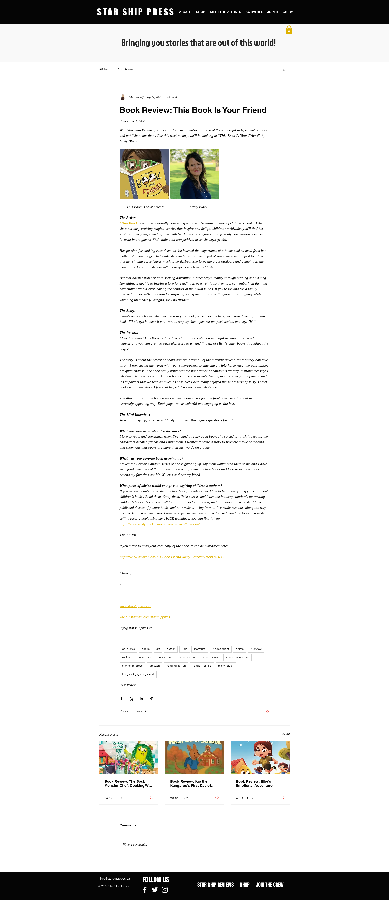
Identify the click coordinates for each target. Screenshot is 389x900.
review (126, 657)
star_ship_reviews (237, 657)
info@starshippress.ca (115, 878)
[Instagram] (165, 890)
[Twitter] (155, 890)
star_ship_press (132, 666)
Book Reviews (126, 69)
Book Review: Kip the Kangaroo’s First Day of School (190, 783)
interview (256, 649)
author (171, 649)
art (158, 649)
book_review (186, 657)
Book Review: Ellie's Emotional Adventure (254, 783)
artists (240, 649)
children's (128, 649)
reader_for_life (202, 666)
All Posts (104, 69)
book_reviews (210, 657)
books (146, 649)
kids (184, 649)
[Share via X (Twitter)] (131, 699)
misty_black (225, 666)
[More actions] (267, 97)
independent (220, 649)
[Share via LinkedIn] (141, 699)
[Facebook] (145, 890)
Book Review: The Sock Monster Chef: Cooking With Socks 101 (128, 783)
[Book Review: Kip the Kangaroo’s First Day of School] (194, 757)
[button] (289, 29)
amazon (155, 666)
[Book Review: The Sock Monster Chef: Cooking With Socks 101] (128, 757)
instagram (165, 657)
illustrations (144, 657)
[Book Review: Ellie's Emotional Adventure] (260, 757)
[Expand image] (144, 174)
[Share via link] (151, 699)
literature (199, 649)
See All (286, 733)
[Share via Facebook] (121, 699)
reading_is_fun (176, 666)
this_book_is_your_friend (138, 674)
